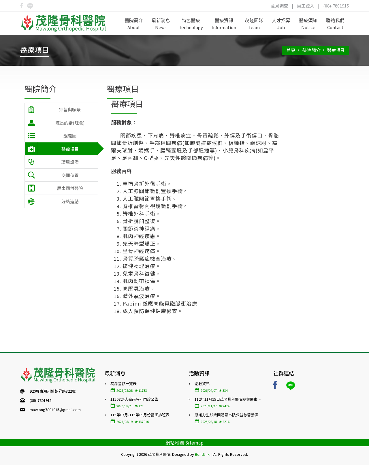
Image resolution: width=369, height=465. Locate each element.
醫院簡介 (134, 23)
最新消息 (161, 23)
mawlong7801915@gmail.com (55, 409)
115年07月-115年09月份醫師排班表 (140, 414)
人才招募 (281, 23)
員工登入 (305, 6)
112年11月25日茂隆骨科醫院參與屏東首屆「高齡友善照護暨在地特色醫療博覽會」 (230, 399)
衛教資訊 (202, 383)
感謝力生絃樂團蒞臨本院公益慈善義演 (226, 414)
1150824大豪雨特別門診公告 (134, 399)
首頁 (290, 49)
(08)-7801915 (336, 6)
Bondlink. (202, 454)
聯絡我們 (335, 23)
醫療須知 (308, 23)
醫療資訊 (224, 23)
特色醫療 (191, 23)
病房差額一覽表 (123, 383)
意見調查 (279, 6)
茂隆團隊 (254, 23)
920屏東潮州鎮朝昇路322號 (53, 391)
